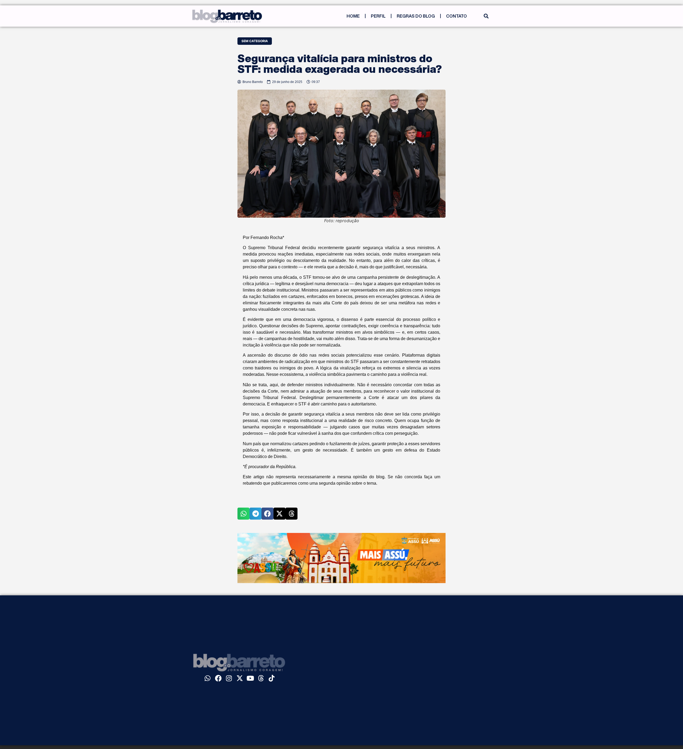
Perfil (378, 16)
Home (353, 16)
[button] (486, 16)
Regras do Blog (416, 16)
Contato (456, 16)
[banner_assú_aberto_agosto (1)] (341, 581)
